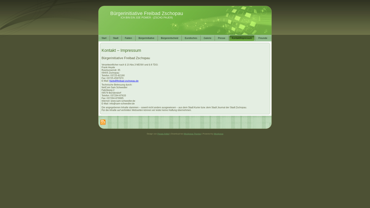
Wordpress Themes (192, 134)
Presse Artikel (163, 134)
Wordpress (218, 134)
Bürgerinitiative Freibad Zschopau (146, 13)
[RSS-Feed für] (102, 122)
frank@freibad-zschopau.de (124, 81)
